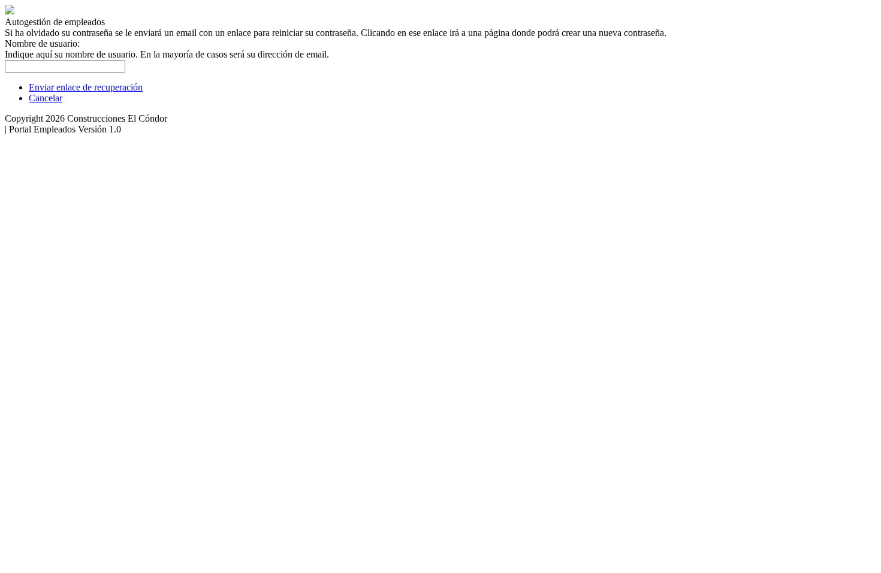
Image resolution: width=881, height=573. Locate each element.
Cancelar (45, 98)
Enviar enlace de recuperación (86, 87)
